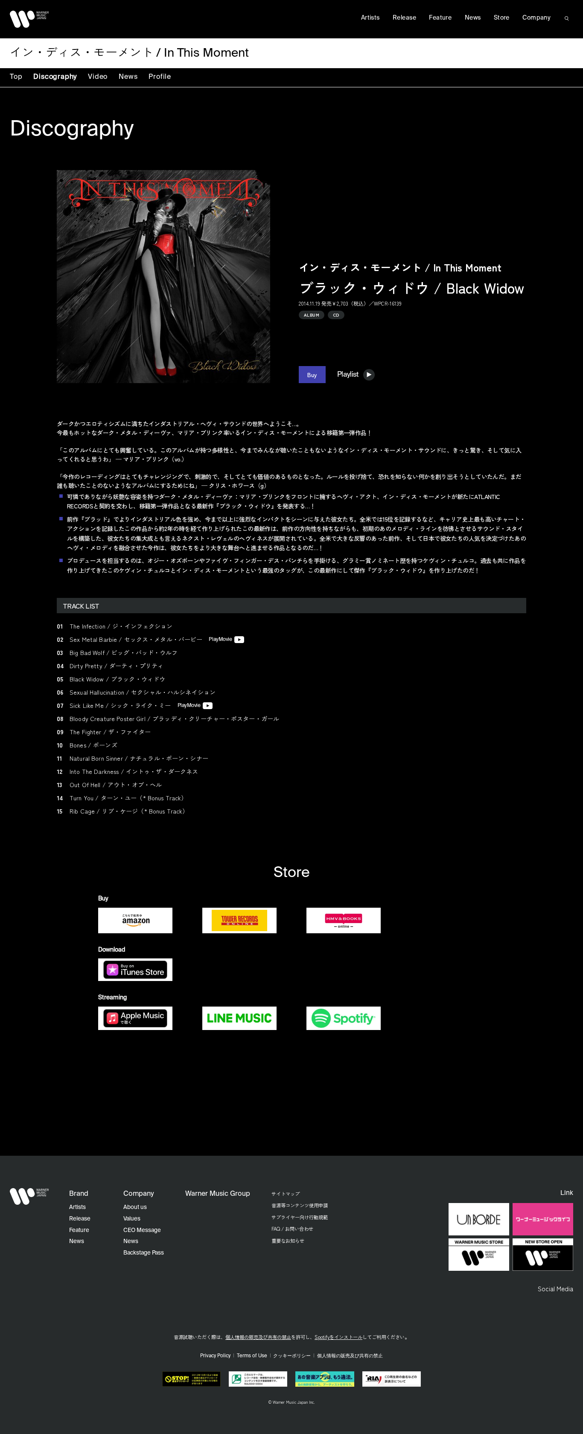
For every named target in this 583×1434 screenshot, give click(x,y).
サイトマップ (285, 1193)
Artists (370, 18)
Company (536, 18)
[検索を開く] (566, 18)
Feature (440, 18)
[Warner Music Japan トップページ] (29, 19)
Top (16, 77)
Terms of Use (252, 1356)
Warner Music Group (217, 1194)
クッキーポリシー (292, 1356)
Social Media (555, 1288)
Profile (160, 77)
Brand (78, 1194)
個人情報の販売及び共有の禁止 (258, 1336)
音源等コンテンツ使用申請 (299, 1205)
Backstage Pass (143, 1253)
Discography (55, 77)
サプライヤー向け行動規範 (299, 1217)
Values (131, 1219)
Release (404, 18)
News (128, 77)
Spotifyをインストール (338, 1336)
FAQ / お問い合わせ (292, 1228)
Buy (312, 374)
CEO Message (142, 1230)
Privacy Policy (215, 1356)
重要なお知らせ (287, 1240)
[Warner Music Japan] (29, 1196)
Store (502, 18)
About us (135, 1207)
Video (98, 77)
